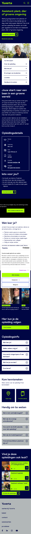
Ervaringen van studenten (12, 73)
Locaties (7, 77)
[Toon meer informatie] (19, 162)
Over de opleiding (9, 64)
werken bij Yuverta (8, 508)
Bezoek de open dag (7, 38)
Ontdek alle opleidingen (9, 493)
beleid (4, 513)
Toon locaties (7, 327)
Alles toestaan (15, 275)
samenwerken (6, 522)
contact (5, 517)
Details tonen (22, 270)
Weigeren (15, 284)
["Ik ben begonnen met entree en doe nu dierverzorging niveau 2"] (10, 292)
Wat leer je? (8, 68)
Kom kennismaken (7, 192)
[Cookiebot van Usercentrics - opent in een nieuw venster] (22, 248)
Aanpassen (15, 279)
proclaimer (5, 526)
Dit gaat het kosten (14, 168)
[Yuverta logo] (15, 503)
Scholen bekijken (13, 162)
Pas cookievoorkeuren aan (15, 210)
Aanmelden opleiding (8, 34)
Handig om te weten (10, 82)
